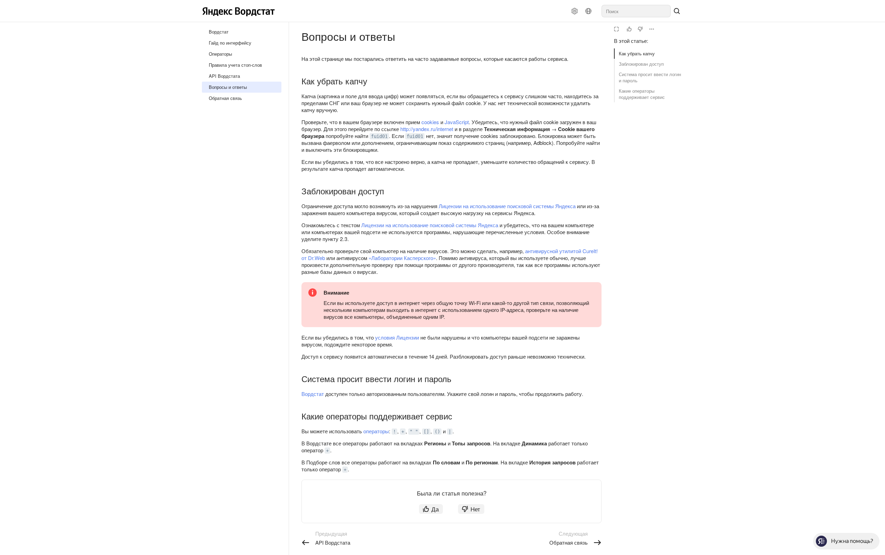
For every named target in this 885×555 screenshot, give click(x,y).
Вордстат (312, 393)
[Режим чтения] (616, 29)
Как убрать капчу (637, 53)
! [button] (394, 431)
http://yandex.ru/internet (426, 128)
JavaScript (457, 122)
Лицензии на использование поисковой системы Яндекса (507, 206)
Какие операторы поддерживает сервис (642, 93)
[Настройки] (574, 11)
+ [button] (402, 431)
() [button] (437, 431)
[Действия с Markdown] (651, 29)
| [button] (449, 431)
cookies (430, 122)
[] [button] (426, 431)
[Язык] (588, 11)
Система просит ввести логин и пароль (650, 77)
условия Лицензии (397, 337)
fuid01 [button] (379, 136)
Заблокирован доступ (641, 64)
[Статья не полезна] (640, 29)
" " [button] (414, 431)
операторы (376, 431)
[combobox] (636, 11)
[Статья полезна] (629, 29)
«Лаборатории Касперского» (402, 257)
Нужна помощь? (852, 541)
